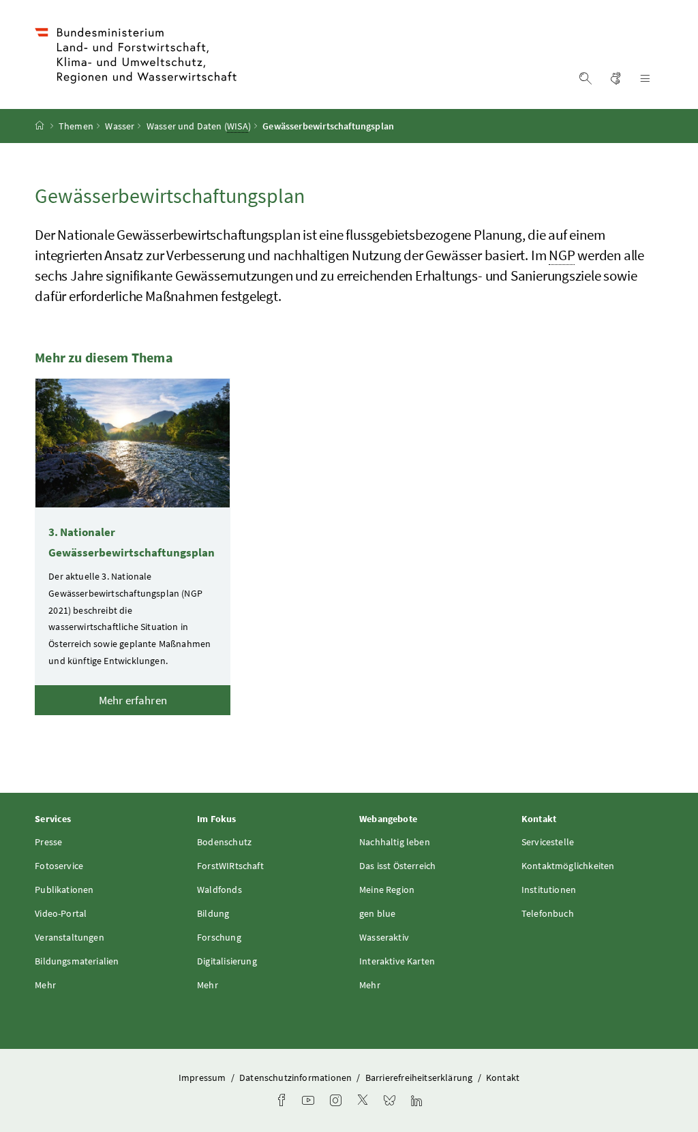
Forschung (219, 937)
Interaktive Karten (397, 961)
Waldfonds (219, 889)
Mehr (45, 985)
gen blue (377, 913)
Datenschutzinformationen (296, 1077)
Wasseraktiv (384, 937)
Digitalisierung (227, 961)
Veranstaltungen (69, 937)
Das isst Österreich (397, 866)
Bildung (213, 913)
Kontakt (502, 1077)
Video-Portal (61, 913)
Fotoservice (59, 866)
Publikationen (64, 889)
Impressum (203, 1077)
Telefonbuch (547, 913)
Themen (76, 126)
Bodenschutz (224, 842)
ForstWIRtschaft (230, 866)
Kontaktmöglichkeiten (568, 866)
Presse (48, 842)
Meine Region (386, 889)
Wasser (119, 126)
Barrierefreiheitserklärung (420, 1077)
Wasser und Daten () (199, 126)
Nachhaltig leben (394, 842)
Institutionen (548, 889)
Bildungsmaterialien (77, 961)
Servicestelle (547, 842)
